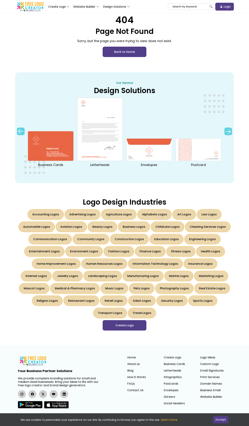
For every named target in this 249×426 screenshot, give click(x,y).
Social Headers (174, 403)
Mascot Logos (34, 288)
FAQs (131, 383)
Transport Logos (110, 313)
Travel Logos (142, 313)
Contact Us (135, 390)
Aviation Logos (71, 227)
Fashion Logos (118, 251)
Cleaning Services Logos (208, 227)
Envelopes (171, 390)
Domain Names (211, 383)
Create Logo (172, 357)
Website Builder (211, 396)
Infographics (173, 377)
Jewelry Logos (67, 276)
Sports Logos (203, 301)
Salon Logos (142, 301)
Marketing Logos (211, 276)
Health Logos (210, 251)
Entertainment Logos (44, 251)
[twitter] (43, 394)
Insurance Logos (200, 264)
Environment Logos (84, 251)
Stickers (169, 396)
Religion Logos (47, 301)
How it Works (136, 377)
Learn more (169, 420)
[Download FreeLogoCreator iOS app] (56, 405)
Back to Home (124, 52)
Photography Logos (174, 288)
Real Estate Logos (212, 288)
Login (227, 7)
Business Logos (134, 227)
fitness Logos (181, 251)
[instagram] (22, 394)
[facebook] (32, 394)
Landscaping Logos (102, 276)
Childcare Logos (167, 227)
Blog (130, 370)
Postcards (171, 383)
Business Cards (174, 364)
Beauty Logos (102, 227)
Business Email (210, 390)
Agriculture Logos (119, 214)
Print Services (210, 377)
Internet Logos (36, 276)
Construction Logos (129, 239)
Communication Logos (50, 239)
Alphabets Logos (154, 214)
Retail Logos (114, 301)
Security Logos (172, 301)
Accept (220, 419)
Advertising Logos (82, 214)
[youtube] (54, 394)
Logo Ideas (207, 357)
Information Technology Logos (155, 264)
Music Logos (114, 288)
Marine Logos (179, 276)
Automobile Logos (36, 227)
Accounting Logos (45, 214)
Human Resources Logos (104, 264)
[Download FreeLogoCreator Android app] (30, 405)
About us (133, 364)
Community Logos (90, 239)
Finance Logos (150, 251)
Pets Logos (142, 288)
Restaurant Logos (81, 301)
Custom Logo (209, 364)
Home (131, 357)
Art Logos (184, 214)
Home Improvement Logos (56, 264)
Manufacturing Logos (143, 276)
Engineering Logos (202, 239)
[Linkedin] (64, 394)
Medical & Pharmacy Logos (75, 288)
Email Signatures (212, 370)
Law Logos (209, 214)
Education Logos (166, 239)
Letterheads (172, 370)
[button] (228, 131)
